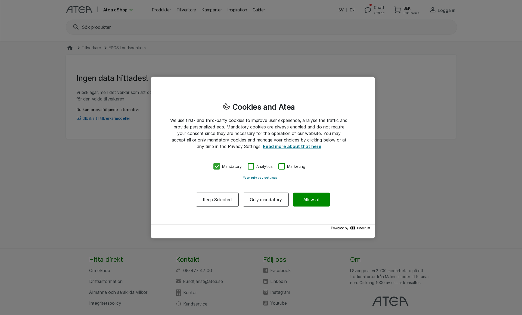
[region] (263, 157)
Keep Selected (217, 199)
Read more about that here (292, 146)
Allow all (311, 199)
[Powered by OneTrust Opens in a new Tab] (351, 229)
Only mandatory (266, 199)
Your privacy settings (260, 177)
